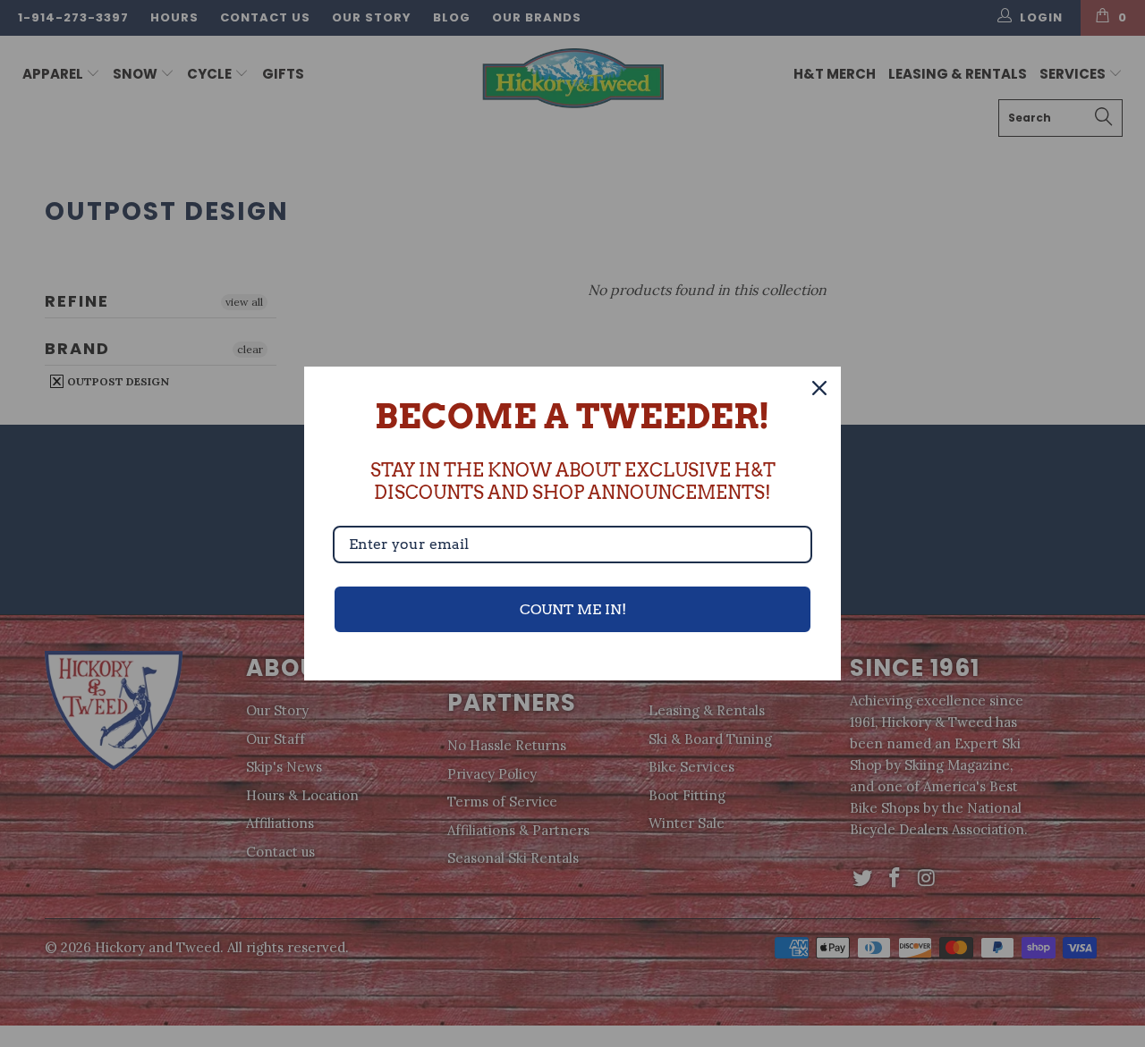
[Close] (819, 388)
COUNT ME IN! (573, 609)
